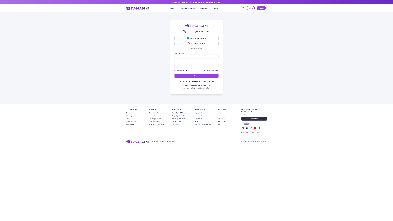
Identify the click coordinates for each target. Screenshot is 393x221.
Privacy (258, 132)
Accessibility (245, 132)
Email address (179, 53)
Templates (198, 119)
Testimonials (176, 124)
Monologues (130, 116)
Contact (220, 124)
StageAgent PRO (177, 113)
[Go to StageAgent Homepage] (137, 141)
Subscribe (254, 119)
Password (177, 62)
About (220, 113)
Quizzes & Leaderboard (203, 124)
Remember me (182, 70)
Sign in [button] (196, 76)
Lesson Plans (153, 116)
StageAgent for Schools (179, 119)
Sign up (211, 81)
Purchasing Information (156, 124)
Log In (251, 8)
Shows (128, 113)
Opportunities (199, 113)
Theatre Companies (201, 116)
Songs (128, 119)
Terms (252, 132)
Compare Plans (177, 121)
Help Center (222, 121)
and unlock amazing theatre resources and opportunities (196, 2)
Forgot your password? (211, 70)
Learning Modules (155, 119)
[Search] (244, 8)
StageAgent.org (204, 88)
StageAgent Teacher (178, 116)
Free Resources (154, 121)
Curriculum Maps (154, 113)
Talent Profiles (130, 124)
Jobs (219, 116)
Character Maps (131, 121)
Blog (196, 121)
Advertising (221, 119)
